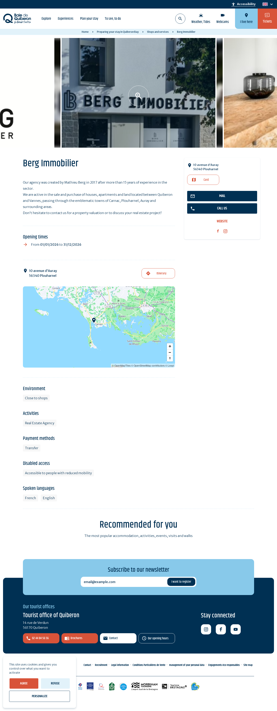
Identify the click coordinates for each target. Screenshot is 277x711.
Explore (46, 19)
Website (222, 221)
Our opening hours (158, 638)
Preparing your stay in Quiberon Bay (118, 31)
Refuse (55, 683)
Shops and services (158, 31)
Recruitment (101, 665)
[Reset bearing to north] (170, 358)
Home (85, 31)
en (265, 4)
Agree (24, 683)
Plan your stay (89, 19)
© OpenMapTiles (121, 365)
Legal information (120, 665)
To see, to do (113, 19)
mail (222, 196)
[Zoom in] (170, 346)
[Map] (99, 327)
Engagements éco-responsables (224, 665)
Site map (248, 665)
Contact (113, 638)
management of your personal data (186, 665)
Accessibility (243, 4)
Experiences (65, 19)
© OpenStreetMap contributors (148, 365)
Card (206, 179)
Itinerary (161, 273)
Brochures (76, 638)
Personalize (39, 696)
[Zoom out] (170, 352)
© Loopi (169, 365)
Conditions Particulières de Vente (149, 665)
